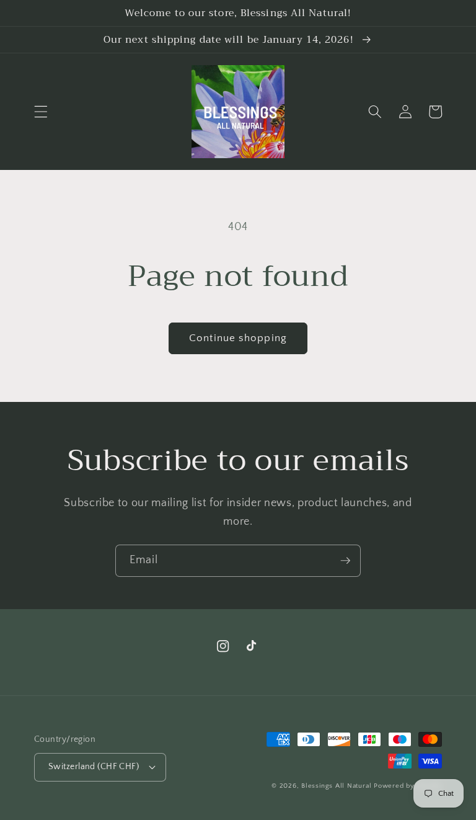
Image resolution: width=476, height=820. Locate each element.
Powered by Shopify (408, 786)
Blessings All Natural (337, 786)
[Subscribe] (345, 561)
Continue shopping (238, 338)
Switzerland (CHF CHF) (93, 767)
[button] (41, 112)
